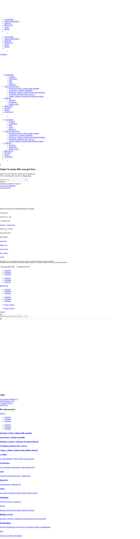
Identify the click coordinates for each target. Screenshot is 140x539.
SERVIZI (7, 23)
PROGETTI (8, 25)
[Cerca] (26, 180)
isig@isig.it (3, 225)
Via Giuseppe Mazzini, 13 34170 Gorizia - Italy (9, 400)
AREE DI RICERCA (12, 21)
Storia (11, 83)
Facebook (7, 272)
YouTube (7, 274)
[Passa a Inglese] (14, 33)
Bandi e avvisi (14, 104)
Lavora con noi (4, 249)
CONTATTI (8, 112)
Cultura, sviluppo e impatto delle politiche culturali (26, 96)
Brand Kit (12, 85)
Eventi (6, 27)
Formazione (13, 102)
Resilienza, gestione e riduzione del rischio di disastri (27, 92)
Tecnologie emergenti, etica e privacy (21, 94)
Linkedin (7, 270)
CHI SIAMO (9, 19)
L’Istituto (12, 77)
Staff (10, 81)
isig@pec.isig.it (11, 225)
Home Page (27, 176)
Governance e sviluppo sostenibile (20, 90)
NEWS (6, 29)
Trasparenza (13, 79)
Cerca (2, 180)
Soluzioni (12, 100)
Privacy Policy (4, 253)
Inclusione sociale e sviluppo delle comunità (24, 88)
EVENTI (7, 108)
